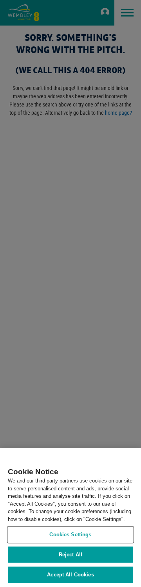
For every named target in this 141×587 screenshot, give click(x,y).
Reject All (70, 555)
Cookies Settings (70, 534)
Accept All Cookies (70, 575)
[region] (70, 517)
